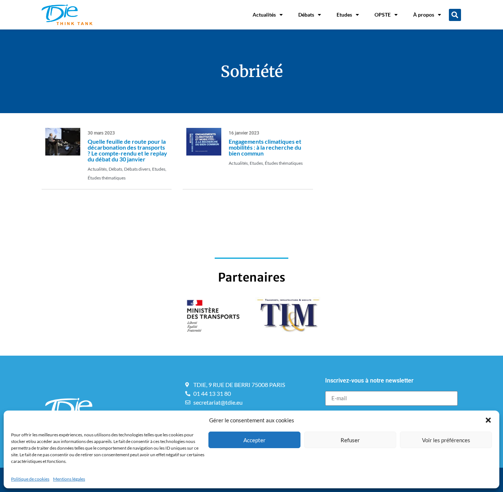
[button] (488, 420)
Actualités (264, 14)
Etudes (344, 14)
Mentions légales (69, 479)
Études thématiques (107, 178)
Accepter (254, 440)
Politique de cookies (30, 479)
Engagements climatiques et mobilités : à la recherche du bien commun (265, 147)
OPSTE (382, 14)
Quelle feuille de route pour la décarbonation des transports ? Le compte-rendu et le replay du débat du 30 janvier (127, 150)
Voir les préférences (446, 440)
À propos (423, 14)
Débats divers (137, 169)
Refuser (350, 440)
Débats (306, 14)
